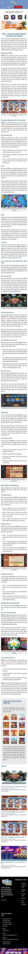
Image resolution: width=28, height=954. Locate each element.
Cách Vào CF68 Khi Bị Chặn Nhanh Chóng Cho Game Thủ (12, 811)
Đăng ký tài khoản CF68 (24, 885)
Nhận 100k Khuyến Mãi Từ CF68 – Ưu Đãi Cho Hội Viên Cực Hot (13, 863)
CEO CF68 (3, 900)
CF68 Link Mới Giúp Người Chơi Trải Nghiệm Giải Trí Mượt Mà (13, 786)
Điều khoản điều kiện (24, 902)
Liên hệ (23, 898)
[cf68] (14, 2)
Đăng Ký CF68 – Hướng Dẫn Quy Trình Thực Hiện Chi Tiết (13, 837)
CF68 (2, 887)
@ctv (15, 788)
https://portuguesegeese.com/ (10, 939)
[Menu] (2, 2)
